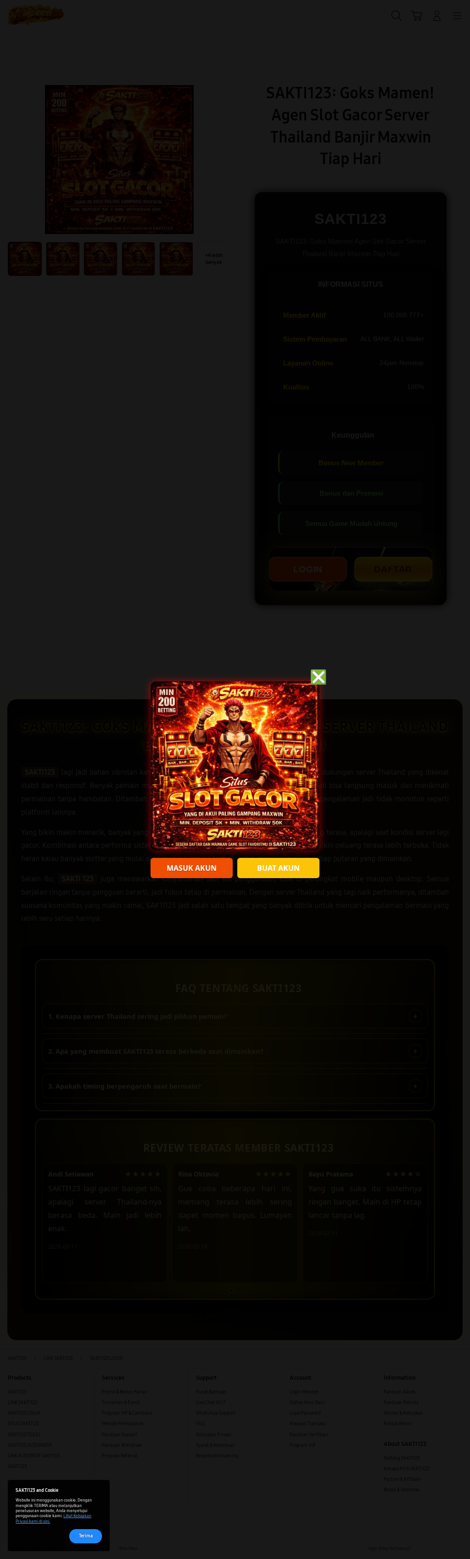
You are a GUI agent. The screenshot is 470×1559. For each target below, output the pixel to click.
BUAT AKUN (278, 868)
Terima (86, 1536)
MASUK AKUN (192, 868)
